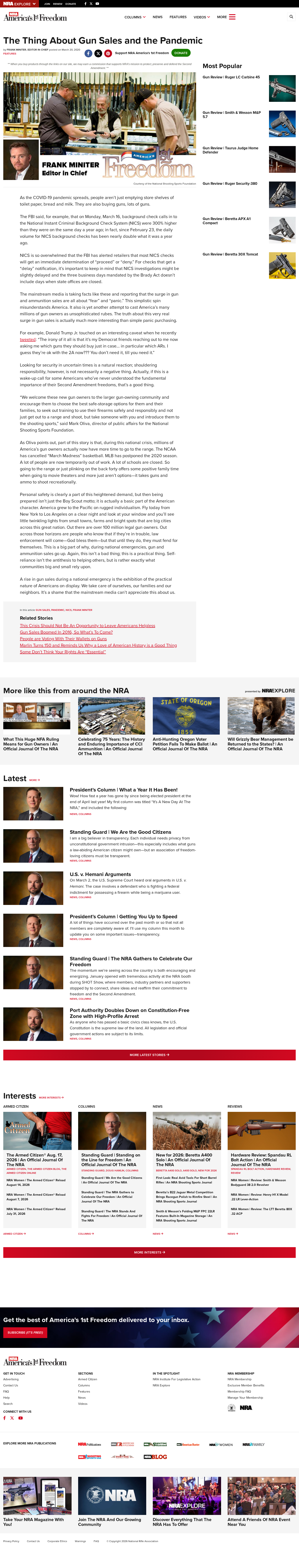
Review (236, 1173)
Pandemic (57, 610)
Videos (200, 17)
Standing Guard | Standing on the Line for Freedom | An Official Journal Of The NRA (110, 1160)
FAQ (6, 1391)
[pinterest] (108, 51)
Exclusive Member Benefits (246, 1385)
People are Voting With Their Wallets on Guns (63, 638)
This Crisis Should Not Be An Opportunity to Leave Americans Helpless (87, 625)
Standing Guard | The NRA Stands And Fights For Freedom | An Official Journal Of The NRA (111, 1216)
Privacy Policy (11, 1541)
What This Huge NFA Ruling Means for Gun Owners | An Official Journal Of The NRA (31, 744)
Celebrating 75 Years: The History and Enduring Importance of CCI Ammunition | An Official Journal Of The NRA (111, 746)
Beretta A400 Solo (169, 1170)
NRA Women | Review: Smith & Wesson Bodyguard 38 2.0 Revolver (258, 1182)
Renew (57, 4)
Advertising (11, 1379)
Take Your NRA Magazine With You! (33, 1521)
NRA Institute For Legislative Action (177, 1379)
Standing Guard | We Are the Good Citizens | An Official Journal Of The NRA (111, 1180)
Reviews (235, 1106)
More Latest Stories (167, 1054)
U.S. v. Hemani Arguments (100, 874)
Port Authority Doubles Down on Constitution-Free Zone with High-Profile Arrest (129, 1013)
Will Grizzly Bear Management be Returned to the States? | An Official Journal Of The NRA (260, 744)
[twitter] (98, 51)
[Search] (291, 17)
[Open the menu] (232, 16)
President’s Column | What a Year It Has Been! (124, 789)
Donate (70, 4)
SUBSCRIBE (25, 1332)
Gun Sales (43, 610)
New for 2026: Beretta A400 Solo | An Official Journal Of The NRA (184, 1160)
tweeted (28, 339)
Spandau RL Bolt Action (247, 1169)
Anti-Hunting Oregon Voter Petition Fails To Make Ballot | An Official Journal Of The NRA (185, 744)
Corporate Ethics (57, 1541)
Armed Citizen (16, 1106)
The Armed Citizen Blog (43, 1169)
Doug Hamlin (115, 1170)
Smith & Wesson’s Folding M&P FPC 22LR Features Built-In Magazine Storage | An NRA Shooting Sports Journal (185, 1216)
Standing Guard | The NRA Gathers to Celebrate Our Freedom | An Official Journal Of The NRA (107, 1197)
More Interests (50, 1097)
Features (178, 16)
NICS (69, 610)
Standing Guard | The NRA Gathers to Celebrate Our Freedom (131, 961)
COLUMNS (132, 1170)
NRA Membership (240, 1379)
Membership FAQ (239, 1391)
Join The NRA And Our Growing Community (109, 1521)
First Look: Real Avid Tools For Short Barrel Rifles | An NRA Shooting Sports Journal (186, 1180)
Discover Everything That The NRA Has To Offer (182, 1521)
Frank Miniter (82, 610)
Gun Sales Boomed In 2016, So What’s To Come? (66, 632)
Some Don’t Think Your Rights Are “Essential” (63, 652)
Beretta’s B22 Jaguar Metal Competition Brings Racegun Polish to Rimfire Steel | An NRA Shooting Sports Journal (186, 1197)
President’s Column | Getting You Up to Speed (123, 916)
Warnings (80, 1541)
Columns (133, 17)
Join (47, 4)
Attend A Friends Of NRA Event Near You (259, 1521)
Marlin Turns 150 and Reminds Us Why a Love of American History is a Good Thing (98, 645)
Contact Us (10, 1385)
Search (8, 1404)
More (33, 780)
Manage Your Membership (245, 1397)
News (158, 16)
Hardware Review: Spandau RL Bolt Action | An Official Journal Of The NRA (261, 1160)
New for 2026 (207, 1170)
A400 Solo (190, 1170)
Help (6, 1397)
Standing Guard (93, 1170)
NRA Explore (161, 1385)
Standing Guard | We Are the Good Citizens (120, 832)
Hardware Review (278, 1169)
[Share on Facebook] (88, 51)
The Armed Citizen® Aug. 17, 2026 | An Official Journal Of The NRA (35, 1160)
